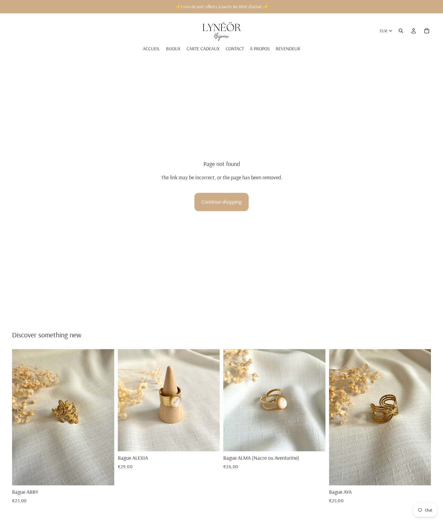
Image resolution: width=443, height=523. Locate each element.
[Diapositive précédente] (21, 417)
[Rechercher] (400, 30)
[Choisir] (316, 442)
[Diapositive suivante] (105, 417)
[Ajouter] (104, 476)
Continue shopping (221, 201)
